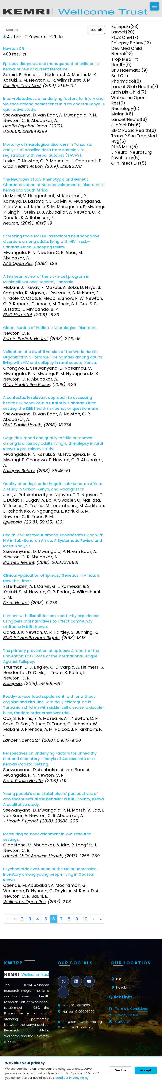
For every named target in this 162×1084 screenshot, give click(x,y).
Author (14, 37)
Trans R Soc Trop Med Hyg (134, 138)
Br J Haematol (126, 70)
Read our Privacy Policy (72, 1078)
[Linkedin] (76, 981)
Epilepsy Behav (127, 43)
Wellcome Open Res (128, 100)
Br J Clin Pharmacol (123, 78)
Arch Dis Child (125, 92)
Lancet (118, 32)
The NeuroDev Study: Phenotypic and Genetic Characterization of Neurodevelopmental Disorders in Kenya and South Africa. (54, 185)
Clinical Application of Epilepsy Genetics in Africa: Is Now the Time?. (51, 578)
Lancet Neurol (126, 119)
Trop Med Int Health (124, 62)
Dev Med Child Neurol (126, 51)
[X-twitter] (63, 981)
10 (85, 919)
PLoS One (121, 37)
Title (58, 37)
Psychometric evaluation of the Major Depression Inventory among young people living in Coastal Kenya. (50, 874)
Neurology (122, 108)
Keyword (37, 37)
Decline (120, 1070)
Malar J (119, 114)
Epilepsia (120, 26)
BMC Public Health (130, 130)
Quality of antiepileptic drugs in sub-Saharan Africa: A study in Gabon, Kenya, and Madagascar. (52, 486)
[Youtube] (89, 981)
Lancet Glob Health (131, 87)
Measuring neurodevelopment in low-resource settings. (47, 837)
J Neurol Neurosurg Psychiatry (131, 155)
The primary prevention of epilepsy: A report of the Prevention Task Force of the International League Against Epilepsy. (51, 656)
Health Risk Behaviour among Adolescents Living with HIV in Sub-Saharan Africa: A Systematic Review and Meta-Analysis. (53, 541)
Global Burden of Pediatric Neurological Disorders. (50, 327)
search (96, 29)
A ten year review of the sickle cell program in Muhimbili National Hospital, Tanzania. (46, 279)
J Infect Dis (122, 125)
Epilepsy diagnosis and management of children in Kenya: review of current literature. (51, 66)
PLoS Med (121, 147)
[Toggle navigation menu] (154, 6)
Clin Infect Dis (125, 163)
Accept (145, 1070)
